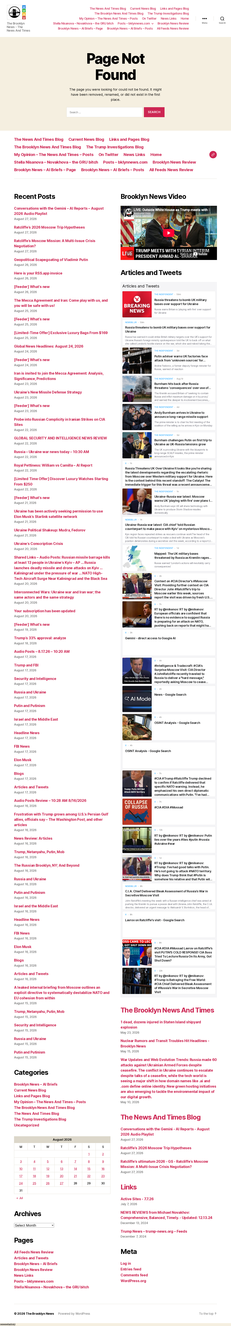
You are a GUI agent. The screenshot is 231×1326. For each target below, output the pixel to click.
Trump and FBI (26, 665)
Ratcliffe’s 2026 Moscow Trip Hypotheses (49, 227)
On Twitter (149, 18)
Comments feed (134, 1275)
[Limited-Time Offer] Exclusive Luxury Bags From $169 (61, 333)
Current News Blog (143, 8)
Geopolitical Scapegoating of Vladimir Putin (51, 260)
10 (20, 1169)
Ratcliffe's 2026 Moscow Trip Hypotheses (156, 1148)
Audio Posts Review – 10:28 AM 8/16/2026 (50, 800)
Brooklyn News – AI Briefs (35, 1084)
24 (20, 1183)
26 (47, 1183)
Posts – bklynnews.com (134, 23)
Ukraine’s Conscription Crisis (38, 544)
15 (88, 1169)
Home (185, 18)
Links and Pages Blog (174, 8)
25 (34, 1183)
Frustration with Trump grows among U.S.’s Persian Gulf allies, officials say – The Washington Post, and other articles (61, 819)
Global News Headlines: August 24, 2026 (48, 346)
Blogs (19, 773)
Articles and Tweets (31, 787)
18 (34, 1176)
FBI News (22, 746)
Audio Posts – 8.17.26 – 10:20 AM (42, 651)
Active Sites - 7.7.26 (137, 1199)
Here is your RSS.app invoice (38, 273)
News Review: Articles (33, 838)
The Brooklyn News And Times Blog (118, 13)
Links (129, 1187)
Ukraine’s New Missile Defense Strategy (48, 392)
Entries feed (131, 1269)
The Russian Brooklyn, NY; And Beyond (46, 865)
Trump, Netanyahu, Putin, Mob (39, 852)
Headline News (27, 733)
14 (75, 1169)
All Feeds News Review (173, 28)
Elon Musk (22, 760)
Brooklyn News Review (173, 23)
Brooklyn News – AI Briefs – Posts (130, 28)
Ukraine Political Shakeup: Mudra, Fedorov (49, 530)
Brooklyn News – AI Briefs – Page (80, 28)
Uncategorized (26, 1125)
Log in (126, 1263)
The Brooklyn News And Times (167, 1010)
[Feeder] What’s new (32, 287)
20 (61, 1176)
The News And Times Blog (108, 8)
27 (61, 1183)
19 (47, 1176)
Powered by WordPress (74, 1313)
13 (61, 1169)
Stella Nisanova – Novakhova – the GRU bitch (83, 23)
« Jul (19, 1198)
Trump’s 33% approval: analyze (40, 638)
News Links (169, 18)
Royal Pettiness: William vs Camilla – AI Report (53, 465)
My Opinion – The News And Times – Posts (108, 18)
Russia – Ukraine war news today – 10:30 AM (51, 452)
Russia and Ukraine (30, 692)
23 (103, 1176)
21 (75, 1176)
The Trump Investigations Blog (168, 13)
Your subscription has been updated (44, 611)
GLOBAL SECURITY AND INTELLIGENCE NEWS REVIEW (60, 438)
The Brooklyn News (40, 1313)
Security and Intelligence (35, 679)
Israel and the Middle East (36, 719)
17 (20, 1176)
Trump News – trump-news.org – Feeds (154, 1231)
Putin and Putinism (29, 706)
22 (88, 1176)
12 (47, 1169)
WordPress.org (133, 1281)
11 (34, 1169)
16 (103, 1169)
